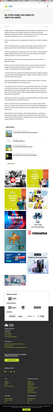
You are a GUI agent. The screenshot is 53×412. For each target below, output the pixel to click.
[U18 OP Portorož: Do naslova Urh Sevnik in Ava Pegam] (9, 134)
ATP (28, 401)
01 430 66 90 (8, 333)
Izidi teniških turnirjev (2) (19, 141)
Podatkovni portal (31, 398)
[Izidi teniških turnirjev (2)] (9, 141)
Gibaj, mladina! (30, 389)
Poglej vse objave (10, 163)
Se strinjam (26, 409)
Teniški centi (30, 386)
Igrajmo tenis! (30, 383)
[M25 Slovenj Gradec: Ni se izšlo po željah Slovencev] (9, 156)
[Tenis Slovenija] (8, 6)
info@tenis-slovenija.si (12, 336)
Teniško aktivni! (30, 390)
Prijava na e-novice (12, 360)
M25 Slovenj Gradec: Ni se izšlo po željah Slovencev (25, 155)
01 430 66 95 (9, 335)
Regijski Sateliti (30, 384)
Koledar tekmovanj (9, 398)
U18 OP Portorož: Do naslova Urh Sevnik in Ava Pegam (25, 132)
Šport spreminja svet (32, 392)
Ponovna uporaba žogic (32, 387)
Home (6, 10)
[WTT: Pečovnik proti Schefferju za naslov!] (9, 148)
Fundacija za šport (8, 345)
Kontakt (6, 381)
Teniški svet (30, 400)
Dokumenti (7, 383)
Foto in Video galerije (9, 386)
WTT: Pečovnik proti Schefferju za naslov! (22, 146)
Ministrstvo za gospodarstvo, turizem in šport (14, 344)
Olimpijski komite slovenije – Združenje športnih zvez (15, 347)
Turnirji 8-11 (30, 381)
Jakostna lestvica (9, 400)
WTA (5, 401)
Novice (8, 10)
